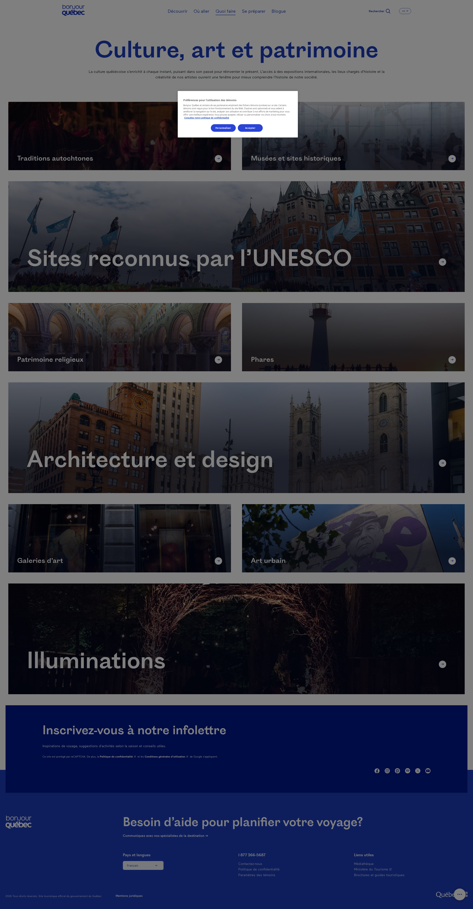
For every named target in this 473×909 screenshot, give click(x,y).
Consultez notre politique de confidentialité (206, 117)
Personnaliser (223, 128)
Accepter (250, 128)
